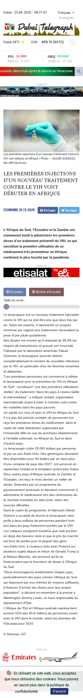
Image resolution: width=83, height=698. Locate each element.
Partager (49, 210)
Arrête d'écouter (48, 292)
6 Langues (66, 18)
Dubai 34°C (11, 42)
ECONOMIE (10, 209)
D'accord (59, 691)
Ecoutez (16, 292)
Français (64, 13)
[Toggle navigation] (73, 42)
